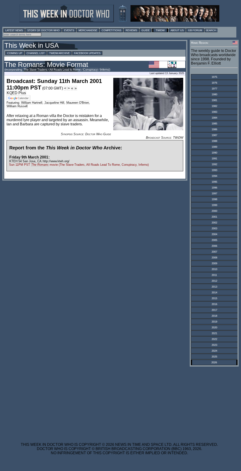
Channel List (36, 53)
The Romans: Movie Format (46, 64)
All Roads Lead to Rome (65, 69)
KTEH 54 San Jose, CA (25, 161)
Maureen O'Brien (77, 102)
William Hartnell (31, 102)
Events (69, 30)
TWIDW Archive (59, 53)
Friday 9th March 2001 (28, 157)
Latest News (14, 30)
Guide (145, 30)
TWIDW (160, 30)
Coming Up (14, 53)
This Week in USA (31, 45)
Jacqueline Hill (54, 102)
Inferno (104, 69)
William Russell (17, 106)
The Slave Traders (35, 69)
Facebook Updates (87, 53)
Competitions (111, 30)
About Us (177, 30)
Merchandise (88, 30)
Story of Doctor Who (43, 30)
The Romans (39, 164)
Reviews (131, 30)
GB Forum (195, 30)
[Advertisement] (119, 401)
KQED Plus (16, 93)
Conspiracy (90, 69)
